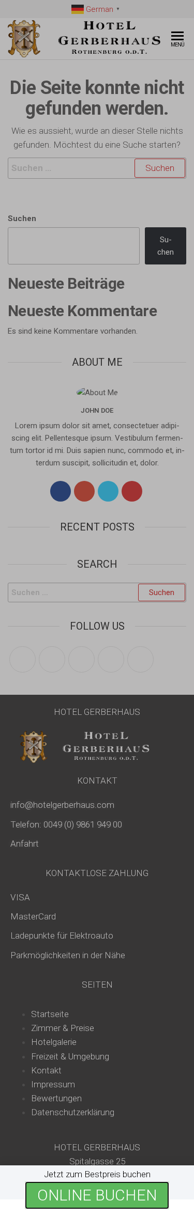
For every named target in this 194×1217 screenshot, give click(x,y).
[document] (97, 608)
